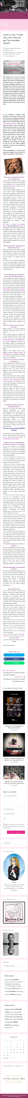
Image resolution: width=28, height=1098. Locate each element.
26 (23, 1052)
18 (20, 1049)
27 (4, 1055)
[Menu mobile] (26, 15)
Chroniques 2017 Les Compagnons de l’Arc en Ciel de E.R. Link (14, 727)
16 (14, 1049)
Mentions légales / (22, 1095)
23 (14, 1052)
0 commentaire (9, 56)
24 (17, 1052)
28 (7, 1055)
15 (10, 1049)
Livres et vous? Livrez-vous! (11, 54)
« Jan (4, 1058)
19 (23, 1049)
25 (20, 1052)
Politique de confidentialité (14, 1096)
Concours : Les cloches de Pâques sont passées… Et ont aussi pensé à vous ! (14, 759)
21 (7, 1052)
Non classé (11, 645)
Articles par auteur (9, 1005)
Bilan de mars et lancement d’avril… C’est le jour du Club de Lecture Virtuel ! (14, 782)
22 (10, 1052)
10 (17, 1047)
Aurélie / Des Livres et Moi (12, 48)
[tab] (9, 976)
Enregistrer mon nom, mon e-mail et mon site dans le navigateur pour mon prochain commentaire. (14, 826)
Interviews (20, 52)
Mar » (7, 1058)
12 (23, 1047)
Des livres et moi (10, 52)
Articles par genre (9, 975)
